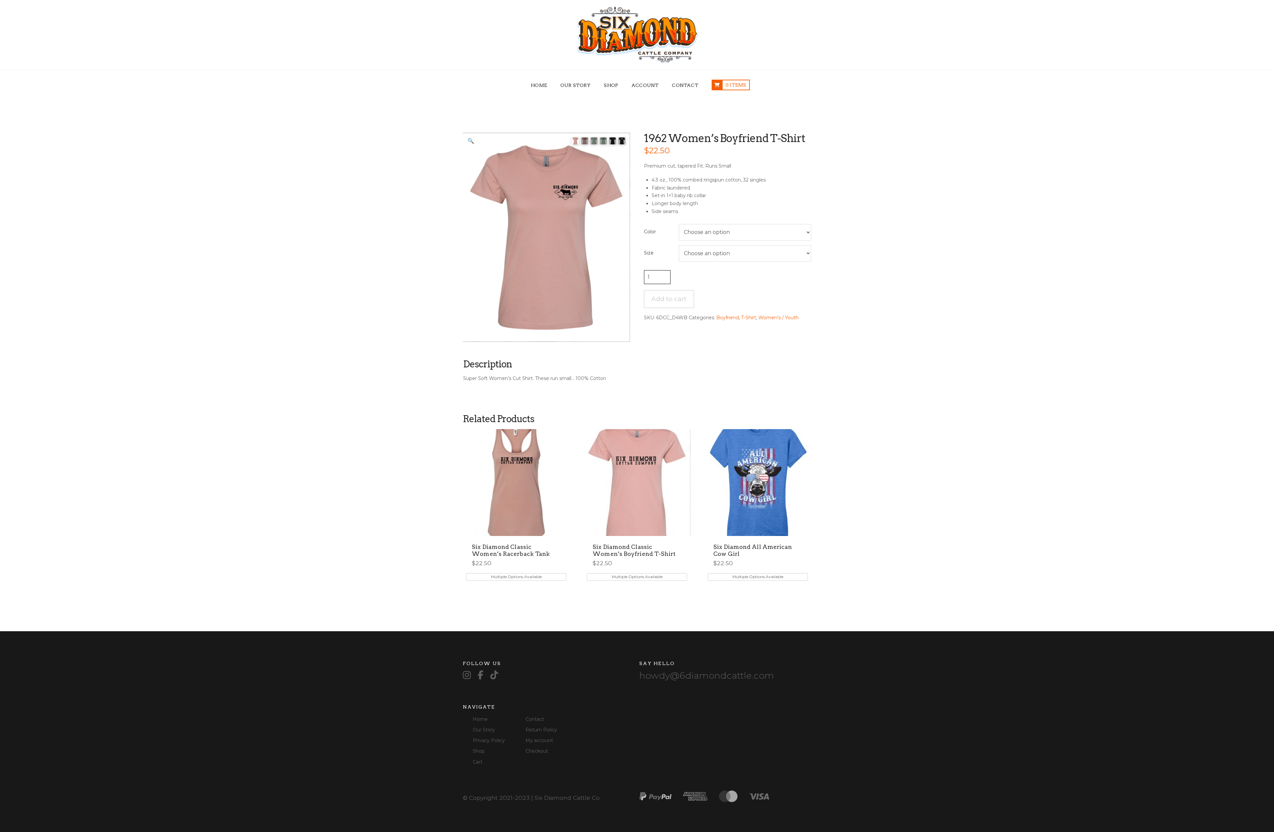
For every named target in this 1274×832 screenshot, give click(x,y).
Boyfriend (727, 318)
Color (650, 232)
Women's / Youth (778, 318)
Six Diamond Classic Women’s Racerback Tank (511, 550)
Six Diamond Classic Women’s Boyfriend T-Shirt (634, 550)
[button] (471, 141)
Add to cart (668, 299)
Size (649, 253)
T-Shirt (748, 318)
